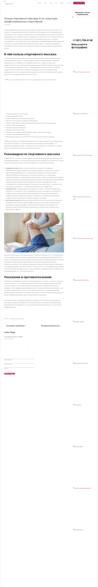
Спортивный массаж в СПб (48, 41)
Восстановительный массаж (17, 318)
